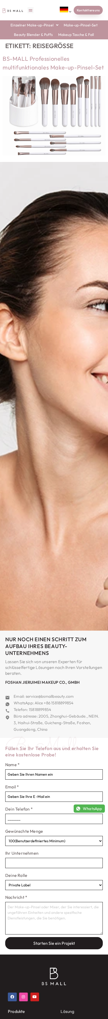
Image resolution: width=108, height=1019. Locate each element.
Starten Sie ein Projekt (54, 943)
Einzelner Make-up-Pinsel (31, 25)
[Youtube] (34, 997)
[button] (31, 10)
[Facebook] (12, 997)
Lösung (67, 1011)
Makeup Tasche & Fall (76, 34)
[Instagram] (23, 997)
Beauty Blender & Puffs (33, 34)
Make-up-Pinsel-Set (81, 25)
